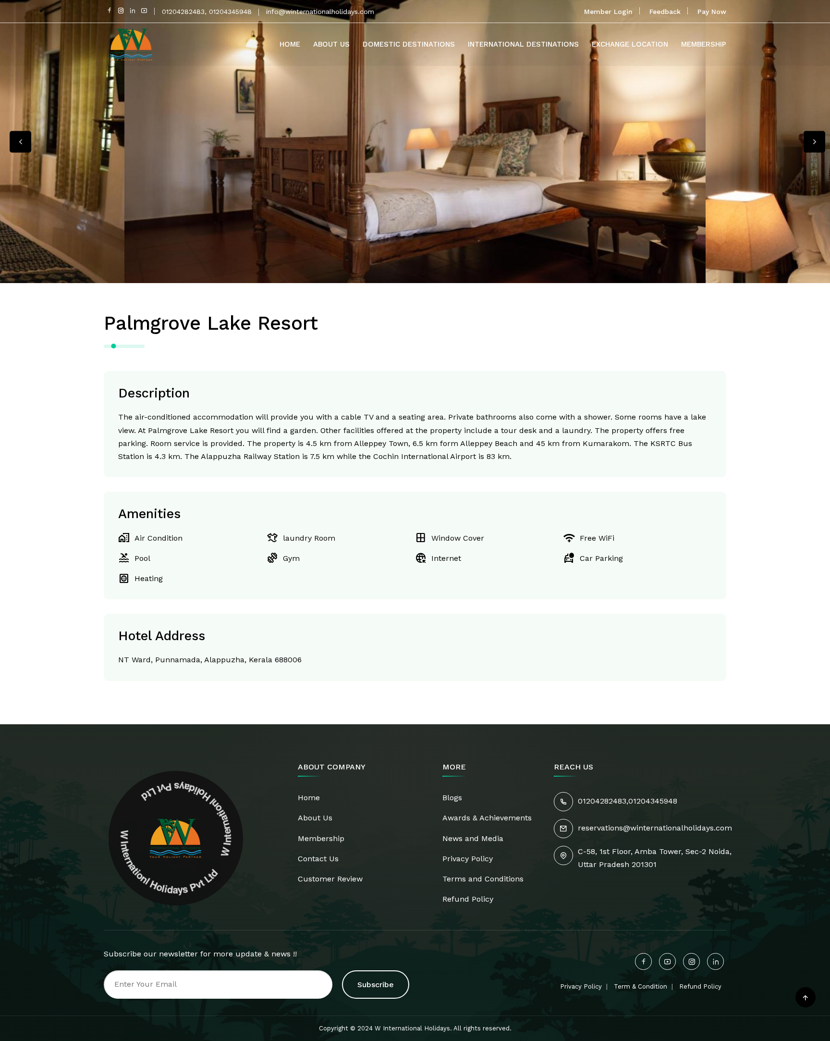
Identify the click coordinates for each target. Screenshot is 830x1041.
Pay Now (711, 11)
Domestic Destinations (409, 44)
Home (290, 44)
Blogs (452, 797)
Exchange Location (630, 44)
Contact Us (318, 858)
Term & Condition (640, 986)
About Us (331, 44)
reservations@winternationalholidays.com (655, 827)
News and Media (472, 838)
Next (814, 141)
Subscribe (375, 984)
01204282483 (602, 801)
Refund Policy (467, 899)
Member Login (608, 11)
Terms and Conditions (483, 878)
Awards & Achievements (487, 817)
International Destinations (523, 44)
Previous (20, 141)
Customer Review (330, 878)
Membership (703, 44)
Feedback (665, 11)
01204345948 (652, 801)
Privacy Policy (467, 858)
